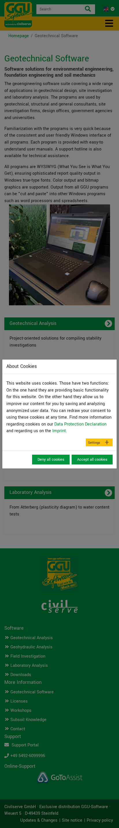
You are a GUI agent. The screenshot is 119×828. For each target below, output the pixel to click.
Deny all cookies (51, 459)
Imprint (59, 431)
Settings (94, 442)
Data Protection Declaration (80, 424)
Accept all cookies (92, 459)
